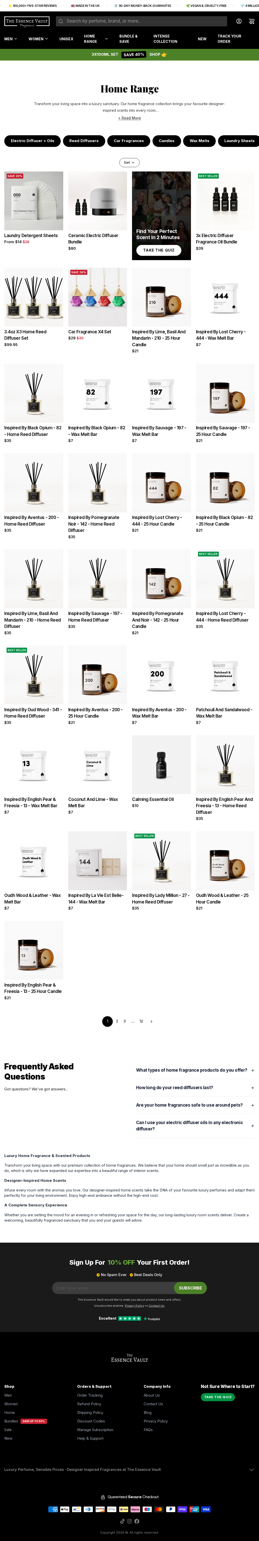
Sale (8, 1430)
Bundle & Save (128, 39)
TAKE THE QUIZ (218, 1397)
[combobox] (141, 21)
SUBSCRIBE (190, 1287)
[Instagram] (129, 1521)
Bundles (11, 1421)
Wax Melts (199, 141)
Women (36, 39)
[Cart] (249, 21)
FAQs (148, 1430)
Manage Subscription (95, 1430)
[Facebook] (136, 1521)
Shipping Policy (90, 1412)
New (202, 39)
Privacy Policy (156, 1421)
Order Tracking (90, 1395)
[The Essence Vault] (27, 22)
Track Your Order (229, 39)
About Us (152, 1395)
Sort (127, 162)
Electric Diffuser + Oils (32, 141)
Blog (148, 1412)
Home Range (90, 39)
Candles (167, 141)
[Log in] (236, 21)
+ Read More (129, 118)
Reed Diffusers (84, 141)
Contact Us (153, 1404)
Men (8, 39)
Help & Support (90, 1438)
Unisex (66, 39)
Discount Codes (91, 1421)
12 (141, 1021)
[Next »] (151, 1021)
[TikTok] (122, 1521)
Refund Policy (89, 1404)
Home (9, 1412)
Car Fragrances (129, 141)
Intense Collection (165, 39)
